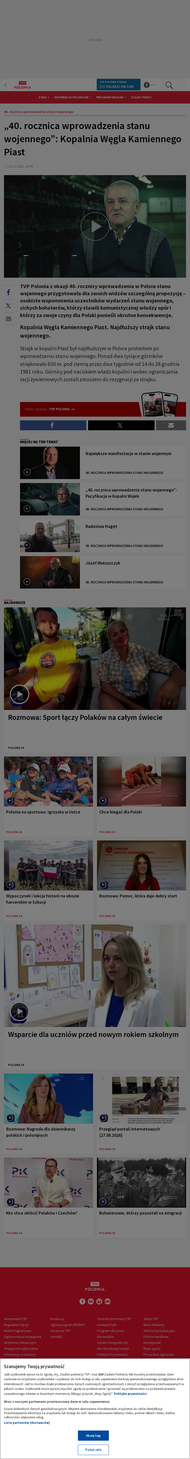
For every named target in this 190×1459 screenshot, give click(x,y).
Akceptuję (93, 1435)
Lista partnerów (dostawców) (27, 1423)
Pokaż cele (93, 1450)
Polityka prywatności (130, 1394)
